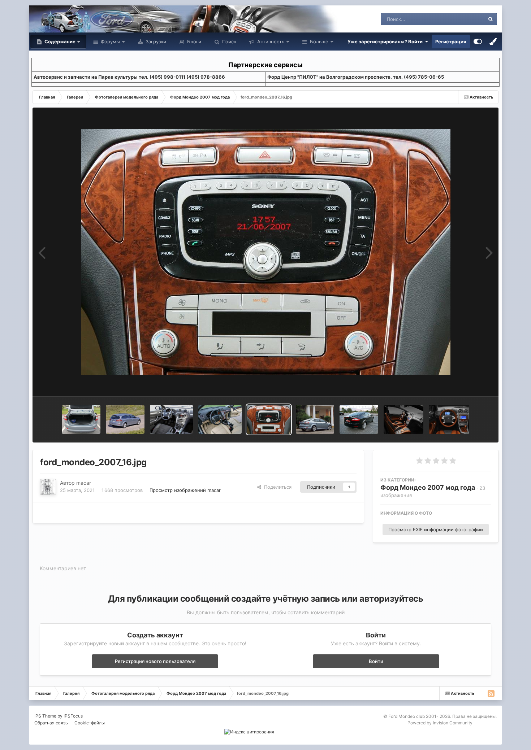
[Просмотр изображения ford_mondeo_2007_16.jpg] (268, 419)
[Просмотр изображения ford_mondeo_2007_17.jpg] (220, 419)
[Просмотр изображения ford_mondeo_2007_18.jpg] (171, 419)
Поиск (228, 41)
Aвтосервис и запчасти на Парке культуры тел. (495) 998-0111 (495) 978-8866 (129, 77)
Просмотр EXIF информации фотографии (435, 529)
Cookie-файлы (89, 722)
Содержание (59, 41)
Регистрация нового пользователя (155, 661)
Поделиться (276, 487)
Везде (468, 19)
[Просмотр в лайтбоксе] (265, 252)
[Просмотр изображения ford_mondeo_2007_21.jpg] (81, 419)
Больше (319, 41)
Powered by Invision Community (439, 722)
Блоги (193, 41)
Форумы (109, 41)
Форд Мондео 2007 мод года (427, 487)
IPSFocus (73, 716)
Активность (270, 41)
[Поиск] (490, 19)
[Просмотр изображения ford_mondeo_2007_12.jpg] (449, 419)
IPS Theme (45, 716)
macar (83, 483)
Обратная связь (51, 722)
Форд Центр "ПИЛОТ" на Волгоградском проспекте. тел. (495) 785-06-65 (355, 77)
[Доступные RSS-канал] (491, 693)
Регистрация (450, 41)
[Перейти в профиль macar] (48, 487)
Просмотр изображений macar (185, 490)
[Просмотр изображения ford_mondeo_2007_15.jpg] (315, 419)
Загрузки (155, 41)
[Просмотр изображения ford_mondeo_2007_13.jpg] (403, 419)
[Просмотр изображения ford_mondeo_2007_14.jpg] (359, 419)
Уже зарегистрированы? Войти (386, 41)
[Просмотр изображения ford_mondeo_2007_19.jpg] (125, 419)
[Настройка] (477, 41)
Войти (376, 661)
